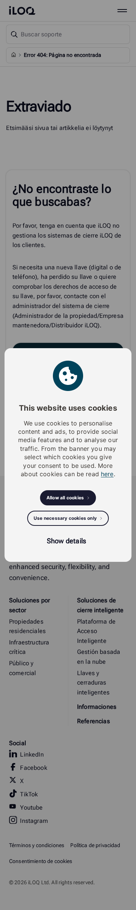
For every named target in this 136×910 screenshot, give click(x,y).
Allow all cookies (65, 497)
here (107, 474)
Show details (66, 541)
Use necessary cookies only (65, 518)
